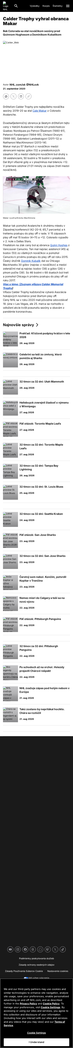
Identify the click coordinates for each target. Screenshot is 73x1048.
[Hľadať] (16, 6)
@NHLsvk (32, 84)
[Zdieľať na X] (13, 96)
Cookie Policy (51, 1003)
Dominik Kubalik (31, 260)
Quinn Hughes (58, 245)
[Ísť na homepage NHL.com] (7, 5)
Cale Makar (40, 110)
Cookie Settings (50, 1007)
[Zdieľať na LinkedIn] (21, 96)
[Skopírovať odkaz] (28, 96)
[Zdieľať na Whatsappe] (6, 96)
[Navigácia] (68, 6)
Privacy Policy (28, 1003)
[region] (36, 1013)
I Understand (36, 1042)
